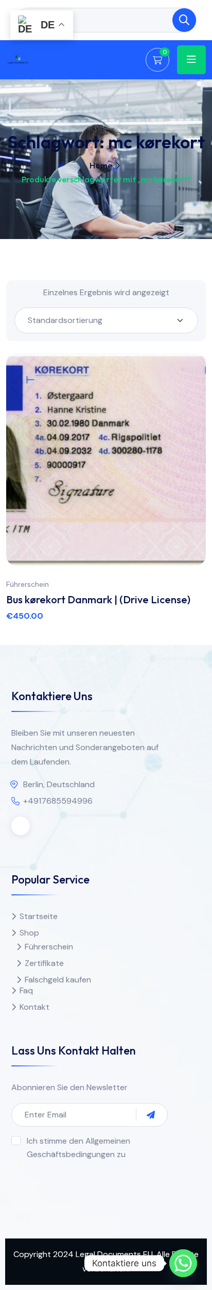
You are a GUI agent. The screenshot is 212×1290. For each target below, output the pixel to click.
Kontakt (34, 1007)
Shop (29, 932)
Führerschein (27, 584)
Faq (26, 990)
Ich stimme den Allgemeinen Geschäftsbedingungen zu (78, 1147)
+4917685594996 (58, 800)
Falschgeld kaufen (58, 979)
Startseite (39, 916)
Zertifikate (44, 963)
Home (101, 165)
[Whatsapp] (183, 1263)
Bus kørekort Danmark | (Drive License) (98, 599)
